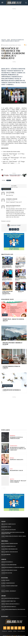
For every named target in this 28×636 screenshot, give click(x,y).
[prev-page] (2, 488)
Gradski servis (7, 385)
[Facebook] (10, 229)
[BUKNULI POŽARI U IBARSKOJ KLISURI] (14, 332)
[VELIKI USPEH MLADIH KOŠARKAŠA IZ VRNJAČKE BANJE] (7, 286)
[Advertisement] (14, 23)
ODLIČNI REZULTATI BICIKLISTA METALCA (10, 598)
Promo (5, 314)
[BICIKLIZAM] (20, 286)
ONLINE (15, 635)
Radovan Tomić (15, 225)
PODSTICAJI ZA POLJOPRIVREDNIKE (8, 564)
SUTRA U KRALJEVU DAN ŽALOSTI (8, 529)
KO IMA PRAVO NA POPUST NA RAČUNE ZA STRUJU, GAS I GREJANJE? (18, 449)
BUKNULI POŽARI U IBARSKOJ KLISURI (9, 543)
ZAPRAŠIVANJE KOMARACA (12, 390)
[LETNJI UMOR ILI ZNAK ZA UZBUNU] (14, 356)
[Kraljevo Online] (14, 2)
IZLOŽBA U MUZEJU (5, 580)
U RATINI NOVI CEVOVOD (6, 572)
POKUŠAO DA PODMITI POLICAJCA (8, 546)
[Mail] (15, 627)
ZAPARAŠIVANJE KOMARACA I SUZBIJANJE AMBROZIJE (12, 567)
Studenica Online (11, 199)
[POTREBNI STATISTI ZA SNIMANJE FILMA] (5, 437)
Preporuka (12, 435)
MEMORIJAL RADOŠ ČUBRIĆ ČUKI (8, 601)
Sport (8, 39)
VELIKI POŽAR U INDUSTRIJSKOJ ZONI (9, 549)
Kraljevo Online (8, 635)
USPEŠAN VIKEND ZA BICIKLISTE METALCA (10, 603)
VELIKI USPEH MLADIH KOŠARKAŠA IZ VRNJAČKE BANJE (7, 292)
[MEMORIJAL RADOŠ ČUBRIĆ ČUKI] (20, 261)
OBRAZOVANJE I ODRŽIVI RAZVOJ (8, 524)
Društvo (5, 362)
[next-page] (4, 488)
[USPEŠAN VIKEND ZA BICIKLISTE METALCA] (7, 273)
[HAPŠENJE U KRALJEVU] (5, 459)
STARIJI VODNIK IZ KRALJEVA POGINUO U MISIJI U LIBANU (13, 536)
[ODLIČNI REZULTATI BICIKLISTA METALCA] (7, 261)
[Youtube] (18, 229)
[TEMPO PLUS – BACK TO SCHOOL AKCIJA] (14, 309)
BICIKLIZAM (21, 291)
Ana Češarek (10, 192)
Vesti (11, 468)
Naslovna (3, 39)
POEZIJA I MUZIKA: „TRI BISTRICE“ (8, 591)
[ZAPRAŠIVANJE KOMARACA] (14, 380)
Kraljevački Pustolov (13, 205)
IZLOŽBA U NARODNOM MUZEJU (8, 583)
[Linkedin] (12, 627)
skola (8, 180)
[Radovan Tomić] (8, 225)
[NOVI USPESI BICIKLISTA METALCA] (20, 273)
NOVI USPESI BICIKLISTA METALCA (8, 606)
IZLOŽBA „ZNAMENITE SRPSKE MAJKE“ (9, 585)
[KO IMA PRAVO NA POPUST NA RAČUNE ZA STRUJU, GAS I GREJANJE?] (5, 448)
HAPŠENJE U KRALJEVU (16, 459)
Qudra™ (21, 635)
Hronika (5, 338)
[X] (15, 229)
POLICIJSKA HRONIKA (6, 554)
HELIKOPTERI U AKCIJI (16, 470)
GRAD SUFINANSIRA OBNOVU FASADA (9, 570)
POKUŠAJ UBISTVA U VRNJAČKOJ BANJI (9, 551)
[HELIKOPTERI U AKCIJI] (5, 470)
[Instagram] (13, 229)
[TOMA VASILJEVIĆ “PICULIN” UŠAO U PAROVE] (5, 481)
